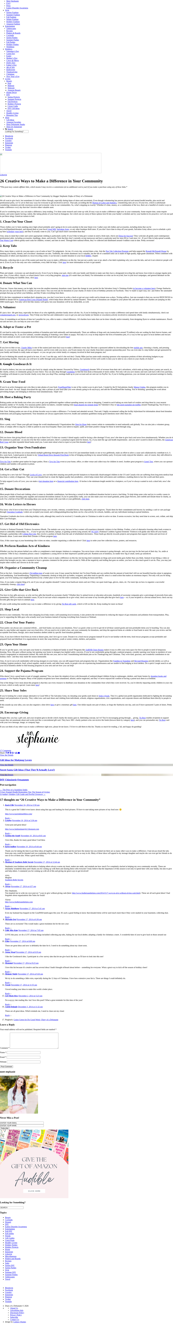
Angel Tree (148, 462)
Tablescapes (11, 28)
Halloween (10, 70)
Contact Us (14, 1319)
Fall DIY (8, 1231)
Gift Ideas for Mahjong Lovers (16, 760)
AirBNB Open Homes (94, 650)
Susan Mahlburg (12, 908)
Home (7, 1249)
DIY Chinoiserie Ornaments (14, 779)
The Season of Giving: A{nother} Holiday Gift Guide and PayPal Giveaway (25, 793)
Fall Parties (10, 42)
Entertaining (10, 26)
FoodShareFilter (64, 387)
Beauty (9, 81)
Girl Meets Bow (11, 996)
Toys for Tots (5, 462)
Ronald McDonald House (156, 251)
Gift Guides (9, 1238)
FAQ (8, 3)
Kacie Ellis (9, 805)
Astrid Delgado (11, 1007)
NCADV (95, 532)
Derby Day (10, 63)
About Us (14, 1308)
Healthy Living (12, 113)
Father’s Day (11, 65)
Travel (8, 111)
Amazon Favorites (13, 122)
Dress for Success (126, 236)
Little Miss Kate (11, 930)
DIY (8, 95)
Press (8, 6)
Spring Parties (11, 38)
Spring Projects (14, 97)
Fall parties (9, 1233)
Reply (7, 818)
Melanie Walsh (11, 974)
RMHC (88, 256)
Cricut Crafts (13, 106)
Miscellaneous (10, 1256)
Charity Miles (26, 348)
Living (7, 79)
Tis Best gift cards (69, 604)
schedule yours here (15, 231)
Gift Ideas (10, 120)
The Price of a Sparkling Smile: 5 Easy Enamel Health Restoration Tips (15, 791)
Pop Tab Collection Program (117, 251)
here (64, 262)
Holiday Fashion (13, 22)
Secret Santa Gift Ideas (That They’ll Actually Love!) (27, 769)
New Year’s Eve (12, 76)
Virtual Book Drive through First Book (53, 455)
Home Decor (11, 92)
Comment (4, 1048)
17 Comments (5, 750)
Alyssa (7, 886)
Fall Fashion (11, 17)
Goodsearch (84, 369)
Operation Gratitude (15, 512)
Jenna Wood (10, 952)
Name (3, 1052)
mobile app (138, 348)
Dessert (8, 1222)
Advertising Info (16, 1310)
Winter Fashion (12, 19)
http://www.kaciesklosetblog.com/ (18, 814)
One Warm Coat (6, 240)
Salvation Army (63, 229)
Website (3, 1062)
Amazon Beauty (14, 90)
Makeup (11, 86)
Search (10, 129)
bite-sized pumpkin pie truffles (129, 405)
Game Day (10, 54)
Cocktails (10, 35)
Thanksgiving (11, 72)
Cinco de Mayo (12, 60)
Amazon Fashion (13, 24)
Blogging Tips (12, 115)
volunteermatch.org (7, 315)
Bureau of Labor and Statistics (104, 203)
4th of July (10, 67)
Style (7, 10)
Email (3, 1057)
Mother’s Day (11, 58)
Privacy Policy (16, 1315)
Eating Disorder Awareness (17, 8)
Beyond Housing (141, 661)
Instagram (9, 1252)
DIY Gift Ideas (14, 108)
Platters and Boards (13, 1259)
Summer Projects (14, 99)
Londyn (8, 820)
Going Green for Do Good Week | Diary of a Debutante (36, 1020)
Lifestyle (3, 175)
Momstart (9, 963)
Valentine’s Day (12, 51)
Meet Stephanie (12, 1)
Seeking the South (12, 836)
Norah (8, 985)
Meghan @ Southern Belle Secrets (19, 862)
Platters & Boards (13, 33)
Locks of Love (36, 475)
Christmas (10, 74)
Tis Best (142, 718)
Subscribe (14, 1317)
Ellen (7, 941)
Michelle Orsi (10, 919)
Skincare (11, 88)
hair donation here (46, 481)
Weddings (10, 47)
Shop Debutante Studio (15, 124)
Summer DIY (10, 1272)
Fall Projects (12, 102)
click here (85, 499)
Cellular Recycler (29, 534)
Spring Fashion (12, 12)
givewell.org (24, 315)
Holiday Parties (12, 44)
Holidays (8, 49)
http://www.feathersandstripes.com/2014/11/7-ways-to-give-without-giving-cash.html (106, 893)
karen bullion (10, 847)
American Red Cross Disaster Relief (33, 299)
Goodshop (70, 372)
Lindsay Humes (19, 1322)
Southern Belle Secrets (14, 880)
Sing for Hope (81, 424)
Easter (8, 56)
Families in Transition (121, 661)
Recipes (9, 31)
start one (65, 275)
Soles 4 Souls (104, 696)
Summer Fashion (13, 15)
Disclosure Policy (17, 1313)
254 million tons (35, 573)
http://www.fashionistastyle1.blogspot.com (22, 829)
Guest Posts (9, 1240)
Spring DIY (10, 1265)
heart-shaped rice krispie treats (86, 405)
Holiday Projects (14, 104)
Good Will (51, 229)
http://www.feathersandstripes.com (19, 902)
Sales (7, 1263)
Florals (8, 1236)
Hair (9, 83)
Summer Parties (12, 40)
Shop (7, 117)
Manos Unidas (139, 387)
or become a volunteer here (144, 288)
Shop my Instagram (14, 127)
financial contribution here (67, 481)
